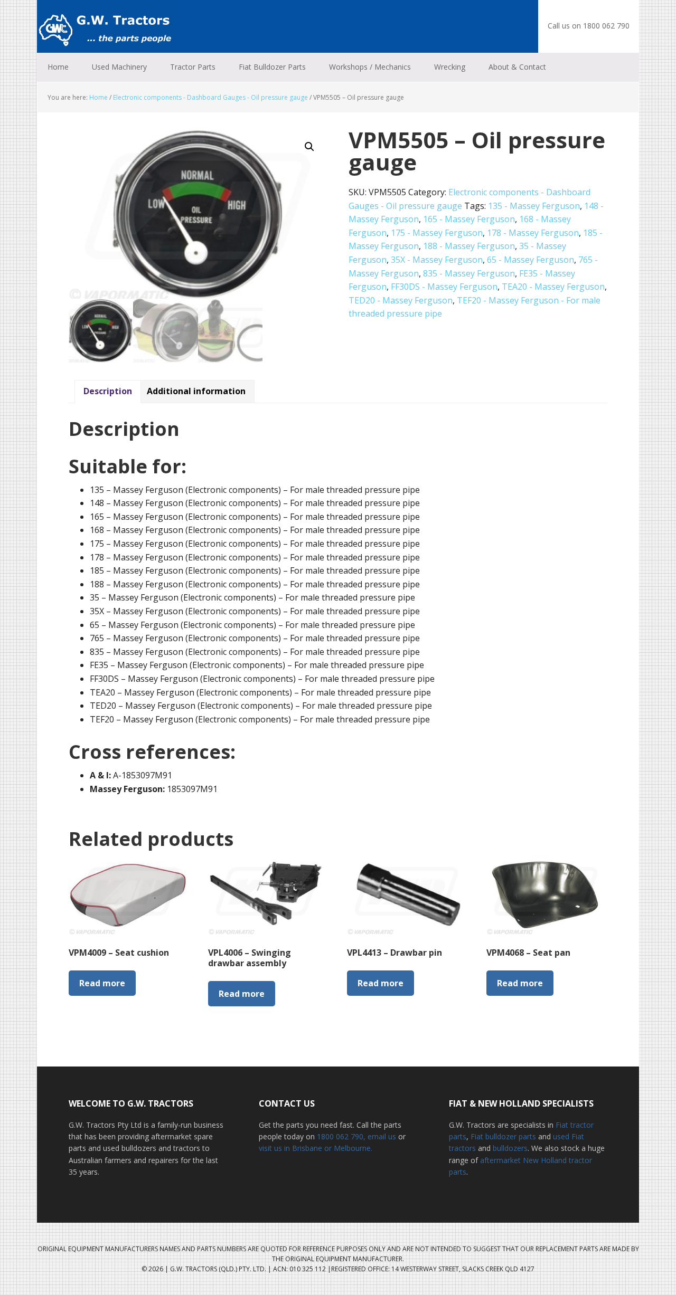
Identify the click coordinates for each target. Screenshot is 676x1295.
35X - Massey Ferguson (437, 259)
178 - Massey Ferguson (533, 233)
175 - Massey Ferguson (437, 233)
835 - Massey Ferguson (469, 273)
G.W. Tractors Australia (105, 26)
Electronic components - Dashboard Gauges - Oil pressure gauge (210, 97)
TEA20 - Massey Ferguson (553, 286)
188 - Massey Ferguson (469, 246)
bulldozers (510, 1148)
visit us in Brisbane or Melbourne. (315, 1148)
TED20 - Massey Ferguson (401, 300)
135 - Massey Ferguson (534, 206)
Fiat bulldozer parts (503, 1136)
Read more (102, 983)
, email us (380, 1136)
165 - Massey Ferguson (469, 219)
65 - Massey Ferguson (530, 259)
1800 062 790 (340, 1136)
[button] (309, 146)
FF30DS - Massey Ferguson (444, 286)
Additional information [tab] (196, 391)
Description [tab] (107, 391)
